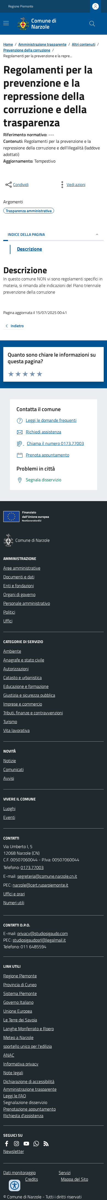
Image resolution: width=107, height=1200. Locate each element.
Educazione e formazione (26, 686)
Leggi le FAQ (14, 1095)
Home (8, 44)
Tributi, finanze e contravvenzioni (33, 712)
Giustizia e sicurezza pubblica (29, 695)
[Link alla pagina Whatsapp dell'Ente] (36, 1143)
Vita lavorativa (16, 730)
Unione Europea (17, 1011)
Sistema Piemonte (20, 993)
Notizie (9, 760)
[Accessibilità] (14, 1185)
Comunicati (13, 769)
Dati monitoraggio (19, 1172)
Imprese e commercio (22, 704)
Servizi (65, 1172)
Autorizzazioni (16, 668)
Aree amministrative (21, 568)
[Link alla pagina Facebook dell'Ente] (6, 1143)
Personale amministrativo (26, 603)
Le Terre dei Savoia (20, 1019)
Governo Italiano (18, 1002)
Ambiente (12, 651)
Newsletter (13, 1151)
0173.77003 (32, 867)
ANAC (8, 1055)
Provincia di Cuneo (19, 984)
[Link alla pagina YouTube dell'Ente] (26, 1143)
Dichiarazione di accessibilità (28, 1081)
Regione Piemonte (20, 6)
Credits (31, 1179)
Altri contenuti (83, 44)
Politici (9, 612)
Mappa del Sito (74, 1179)
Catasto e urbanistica (22, 677)
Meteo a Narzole (18, 1037)
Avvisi (8, 778)
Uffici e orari (14, 893)
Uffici (7, 620)
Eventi (9, 817)
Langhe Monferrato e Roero (28, 1028)
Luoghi (9, 808)
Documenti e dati (18, 576)
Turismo (10, 721)
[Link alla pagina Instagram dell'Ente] (16, 1143)
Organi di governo (19, 594)
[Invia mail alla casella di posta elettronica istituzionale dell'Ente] (47, 876)
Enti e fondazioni (18, 585)
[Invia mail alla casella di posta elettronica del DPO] (42, 933)
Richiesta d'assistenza (23, 1115)
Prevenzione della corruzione (26, 50)
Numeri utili (13, 902)
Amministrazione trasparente (42, 44)
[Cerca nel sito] (90, 23)
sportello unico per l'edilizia (27, 1046)
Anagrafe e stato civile (23, 660)
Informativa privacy (20, 1063)
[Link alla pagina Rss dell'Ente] (46, 1143)
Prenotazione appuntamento (29, 1109)
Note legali (13, 1072)
